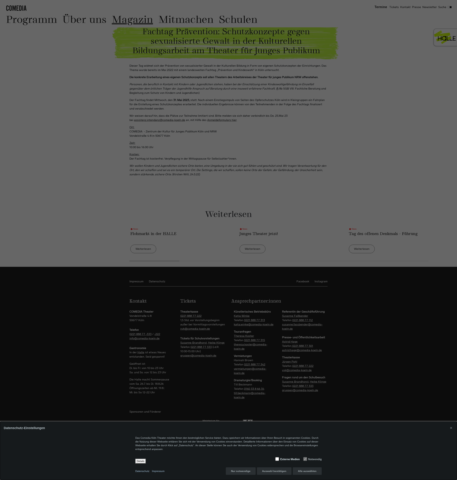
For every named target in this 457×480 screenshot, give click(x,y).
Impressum (158, 471)
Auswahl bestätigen (274, 471)
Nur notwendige (240, 471)
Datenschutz (142, 471)
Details (140, 461)
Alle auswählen (307, 471)
